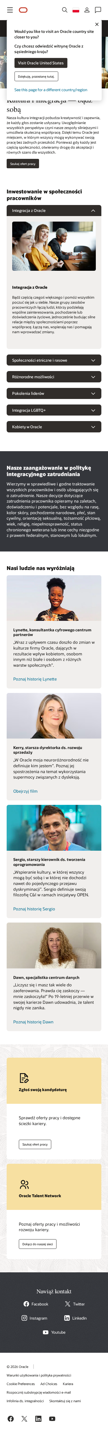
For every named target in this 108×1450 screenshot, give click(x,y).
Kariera (68, 1383)
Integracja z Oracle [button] (29, 210)
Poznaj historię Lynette (35, 679)
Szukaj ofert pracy (22, 164)
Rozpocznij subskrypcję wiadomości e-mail (39, 1392)
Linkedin (79, 1318)
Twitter (79, 1304)
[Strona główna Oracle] (23, 10)
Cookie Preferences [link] (21, 1383)
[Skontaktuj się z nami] (98, 10)
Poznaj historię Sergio (34, 908)
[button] (10, 10)
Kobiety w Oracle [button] (27, 426)
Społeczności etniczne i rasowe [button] (39, 360)
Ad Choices (48, 1383)
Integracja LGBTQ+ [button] (29, 410)
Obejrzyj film (25, 791)
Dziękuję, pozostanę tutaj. (36, 76)
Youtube (58, 1332)
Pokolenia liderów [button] (28, 393)
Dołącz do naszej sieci (36, 1242)
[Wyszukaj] (64, 10)
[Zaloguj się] (87, 10)
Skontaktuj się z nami (65, 1401)
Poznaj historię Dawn (33, 1022)
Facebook (40, 1304)
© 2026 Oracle (17, 1366)
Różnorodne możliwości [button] (33, 376)
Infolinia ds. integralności (25, 1401)
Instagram (38, 1318)
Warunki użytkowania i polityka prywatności (39, 1375)
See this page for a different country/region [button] (50, 89)
